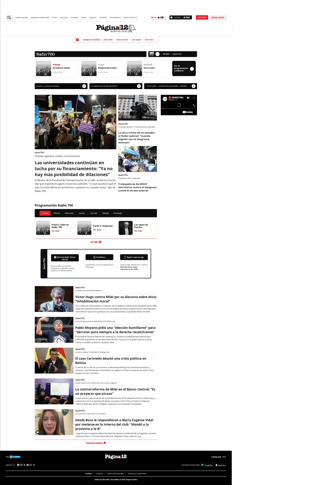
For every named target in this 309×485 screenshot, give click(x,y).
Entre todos (149, 68)
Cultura (83, 17)
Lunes (45, 213)
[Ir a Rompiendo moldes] (89, 68)
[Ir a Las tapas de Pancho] (126, 228)
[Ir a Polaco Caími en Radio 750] (43, 228)
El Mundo (103, 17)
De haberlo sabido (61, 68)
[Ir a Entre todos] (134, 68)
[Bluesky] (28, 465)
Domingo (118, 213)
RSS (224, 457)
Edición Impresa (21, 17)
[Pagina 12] (116, 29)
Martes (57, 213)
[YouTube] (31, 465)
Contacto (99, 473)
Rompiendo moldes (107, 68)
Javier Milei (108, 40)
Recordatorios (115, 17)
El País (54, 17)
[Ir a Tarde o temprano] (84, 228)
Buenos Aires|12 (130, 17)
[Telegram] (34, 465)
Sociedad (74, 17)
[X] (24, 465)
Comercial (216, 457)
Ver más (55, 231)
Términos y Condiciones (137, 473)
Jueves (82, 213)
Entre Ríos (149, 40)
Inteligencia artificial (91, 40)
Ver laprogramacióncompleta (183, 68)
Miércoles (69, 213)
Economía (64, 17)
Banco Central (122, 40)
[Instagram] (21, 465)
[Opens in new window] (207, 465)
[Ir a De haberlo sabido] (43, 68)
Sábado (105, 213)
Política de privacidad (115, 473)
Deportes (93, 17)
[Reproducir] (171, 17)
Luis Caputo (136, 40)
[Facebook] (18, 465)
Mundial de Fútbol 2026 (40, 17)
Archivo (88, 473)
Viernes (93, 213)
